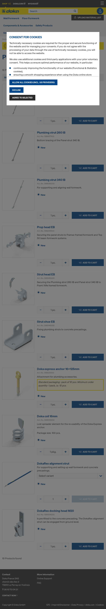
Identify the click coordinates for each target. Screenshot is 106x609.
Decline (16, 90)
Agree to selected (22, 97)
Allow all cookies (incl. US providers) (33, 82)
